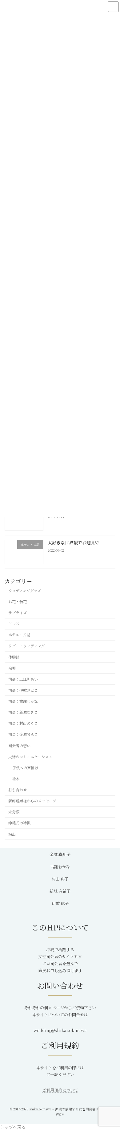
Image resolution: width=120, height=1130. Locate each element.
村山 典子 (60, 879)
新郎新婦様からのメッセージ (32, 801)
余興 (12, 668)
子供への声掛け (25, 767)
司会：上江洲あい (23, 679)
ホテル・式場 (19, 634)
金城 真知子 (60, 855)
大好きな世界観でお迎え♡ (73, 543)
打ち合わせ (17, 790)
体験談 (13, 657)
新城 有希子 (60, 891)
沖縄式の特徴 (19, 823)
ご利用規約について (60, 1090)
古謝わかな (60, 866)
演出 (12, 834)
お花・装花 (17, 601)
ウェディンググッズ (24, 590)
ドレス (13, 623)
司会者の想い (19, 745)
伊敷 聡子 (60, 903)
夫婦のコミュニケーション (30, 756)
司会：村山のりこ (23, 723)
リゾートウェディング (26, 646)
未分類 (13, 812)
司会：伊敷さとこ (23, 690)
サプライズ (17, 612)
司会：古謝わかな (23, 701)
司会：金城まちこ (23, 734)
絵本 (16, 779)
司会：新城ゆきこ (23, 712)
